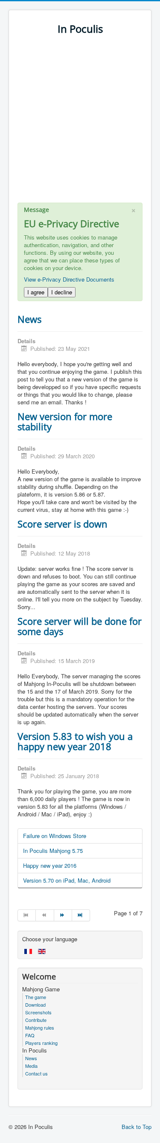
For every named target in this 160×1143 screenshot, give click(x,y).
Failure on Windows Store (54, 836)
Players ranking (41, 1042)
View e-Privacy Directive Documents (69, 279)
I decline (61, 292)
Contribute (36, 1019)
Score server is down (62, 523)
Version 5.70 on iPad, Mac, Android (67, 880)
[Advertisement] (80, 123)
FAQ (30, 1035)
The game (35, 996)
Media (31, 1065)
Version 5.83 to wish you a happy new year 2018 (75, 741)
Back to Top (136, 1127)
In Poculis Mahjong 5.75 (53, 851)
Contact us (36, 1073)
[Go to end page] (81, 915)
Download (35, 1004)
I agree (35, 292)
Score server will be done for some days (79, 626)
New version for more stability (64, 421)
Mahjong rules (39, 1027)
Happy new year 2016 (49, 865)
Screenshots (38, 1012)
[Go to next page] (63, 915)
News (29, 319)
